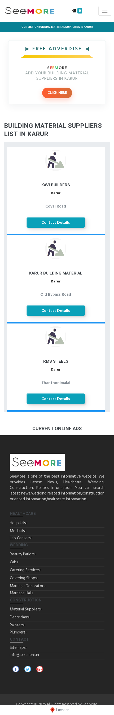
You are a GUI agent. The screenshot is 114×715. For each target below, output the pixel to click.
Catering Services (25, 570)
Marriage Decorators (27, 586)
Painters (17, 625)
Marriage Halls (21, 593)
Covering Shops (23, 578)
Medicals (17, 531)
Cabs (14, 562)
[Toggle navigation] (104, 10)
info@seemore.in (24, 655)
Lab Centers (20, 538)
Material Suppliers (25, 609)
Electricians (19, 617)
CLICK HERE (57, 93)
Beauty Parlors (22, 554)
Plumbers (17, 632)
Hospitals (18, 523)
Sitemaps (18, 647)
